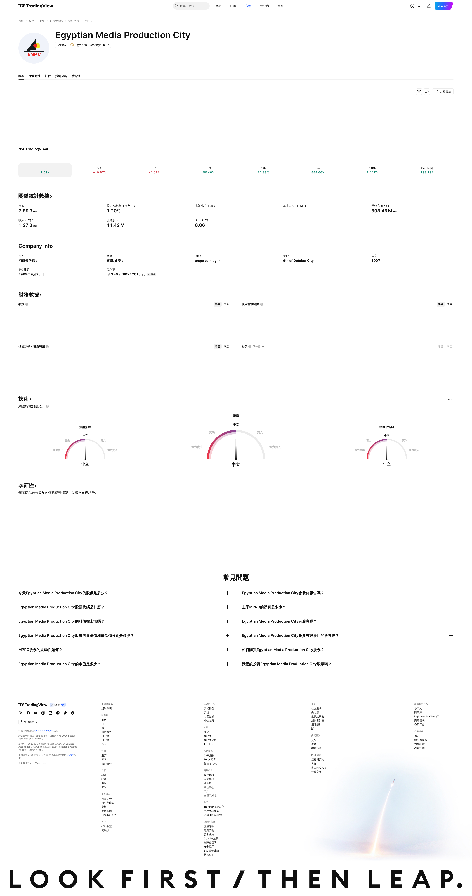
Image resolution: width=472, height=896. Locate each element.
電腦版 (105, 830)
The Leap (209, 744)
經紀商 (264, 6)
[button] (224, 6)
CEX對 (105, 735)
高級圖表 (419, 720)
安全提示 (209, 846)
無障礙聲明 (210, 842)
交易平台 (419, 724)
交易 (313, 740)
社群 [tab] (48, 76)
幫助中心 (209, 787)
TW (418, 6)
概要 (206, 731)
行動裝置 (106, 826)
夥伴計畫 (419, 744)
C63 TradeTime (213, 814)
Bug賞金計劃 (211, 850)
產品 (219, 6)
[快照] (419, 91)
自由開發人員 (319, 767)
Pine (104, 744)
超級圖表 (106, 708)
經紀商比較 (210, 740)
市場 (248, 6)
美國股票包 (210, 763)
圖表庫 (418, 712)
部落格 (207, 783)
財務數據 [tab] (35, 76)
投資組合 (106, 798)
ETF (103, 723)
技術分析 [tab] (61, 76)
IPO (103, 787)
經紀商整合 (420, 740)
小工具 (418, 708)
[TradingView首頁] (35, 5)
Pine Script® (108, 814)
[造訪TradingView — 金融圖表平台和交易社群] (33, 149)
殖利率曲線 (107, 802)
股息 (104, 783)
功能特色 (209, 708)
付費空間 (316, 771)
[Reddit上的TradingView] (72, 713)
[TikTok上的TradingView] (65, 713)
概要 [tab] (21, 76)
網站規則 (316, 724)
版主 (313, 728)
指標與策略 (317, 759)
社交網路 (316, 708)
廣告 (416, 735)
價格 (206, 712)
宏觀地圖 (106, 810)
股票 (104, 719)
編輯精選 (316, 748)
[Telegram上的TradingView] (57, 713)
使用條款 (209, 826)
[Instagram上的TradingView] (43, 713)
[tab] (218, 304)
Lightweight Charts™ (426, 716)
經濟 (104, 775)
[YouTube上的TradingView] (35, 713)
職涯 (206, 791)
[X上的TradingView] (21, 713)
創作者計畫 (317, 720)
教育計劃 (419, 748)
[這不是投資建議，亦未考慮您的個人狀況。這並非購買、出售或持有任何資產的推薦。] (47, 406)
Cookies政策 (211, 838)
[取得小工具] (427, 91)
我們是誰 (209, 775)
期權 (104, 806)
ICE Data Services (43, 730)
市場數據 (209, 716)
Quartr (70, 754)
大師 (313, 763)
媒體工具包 (210, 795)
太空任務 (209, 779)
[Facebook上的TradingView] (28, 713)
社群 (233, 6)
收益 (104, 779)
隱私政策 (209, 834)
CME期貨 (209, 755)
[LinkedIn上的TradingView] (50, 713)
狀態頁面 (209, 854)
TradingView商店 (214, 806)
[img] (103, 44)
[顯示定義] (26, 205)
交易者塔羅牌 (211, 810)
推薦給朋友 (317, 716)
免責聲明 (209, 830)
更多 (281, 6)
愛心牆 (315, 712)
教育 (313, 744)
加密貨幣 (106, 731)
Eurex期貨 (210, 759)
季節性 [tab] (76, 76)
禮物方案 (209, 720)
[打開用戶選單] (428, 6)
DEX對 (105, 740)
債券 (104, 727)
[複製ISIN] (143, 274)
